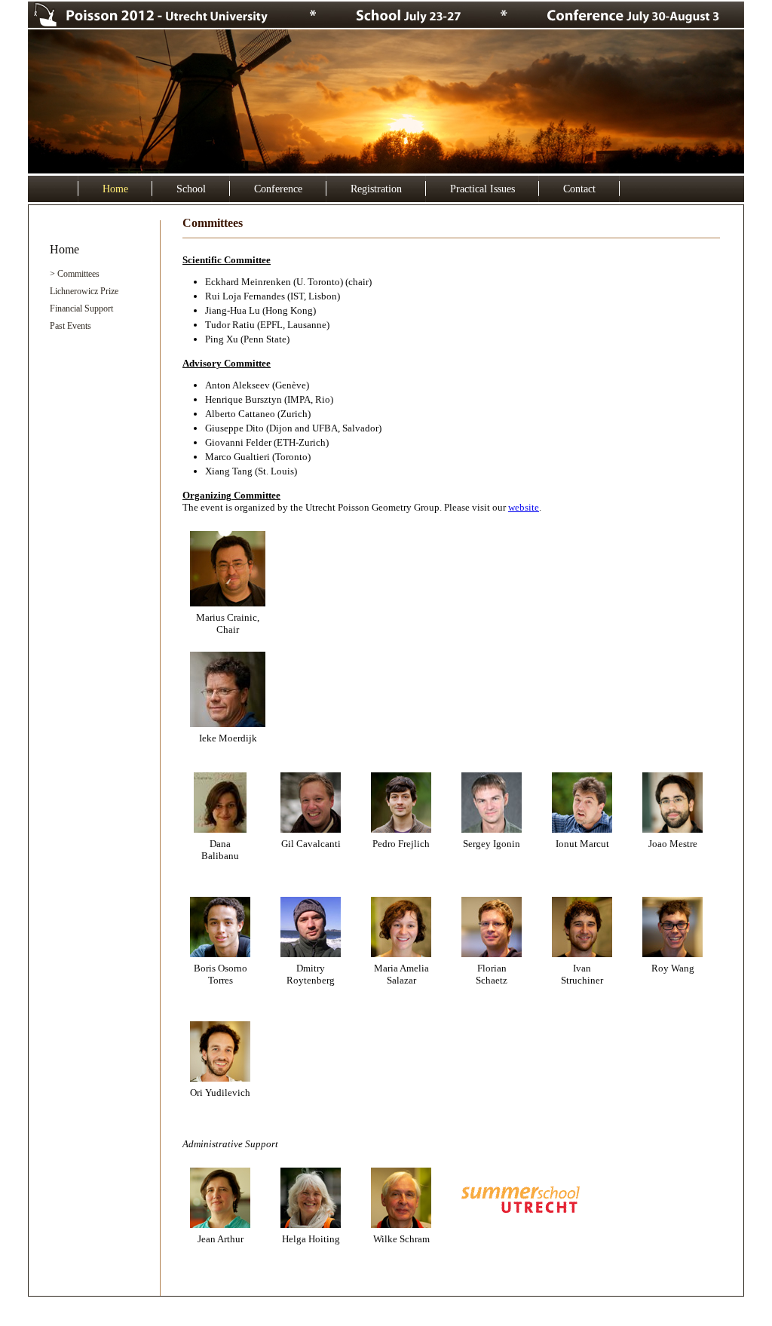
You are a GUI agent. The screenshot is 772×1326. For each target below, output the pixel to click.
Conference (278, 189)
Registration (376, 189)
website (523, 507)
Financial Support (81, 308)
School (191, 189)
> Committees (75, 274)
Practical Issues (482, 189)
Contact (579, 189)
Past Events (70, 326)
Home (115, 189)
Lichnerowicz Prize (84, 291)
